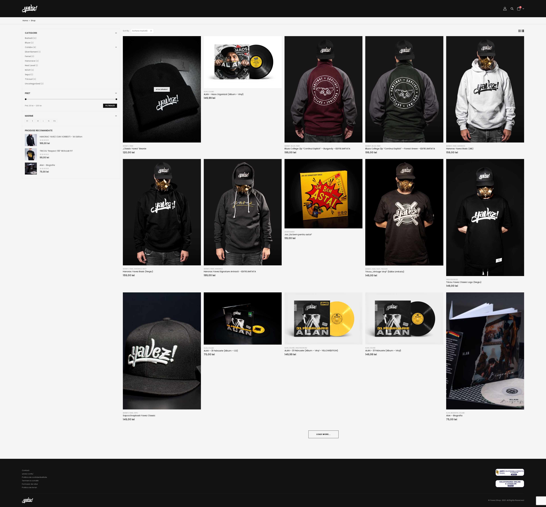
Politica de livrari (29, 487)
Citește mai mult (196, 40)
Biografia (454, 413)
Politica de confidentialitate (34, 477)
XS (27, 121)
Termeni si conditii (30, 480)
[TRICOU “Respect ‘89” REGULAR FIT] (31, 154)
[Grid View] (519, 31)
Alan (206, 92)
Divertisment (290, 232)
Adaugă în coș (277, 40)
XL (49, 121)
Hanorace (461, 146)
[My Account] (505, 8)
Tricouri (384, 269)
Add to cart (519, 297)
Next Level (30, 65)
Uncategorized (452, 279)
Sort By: (126, 30)
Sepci (136, 413)
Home (25, 20)
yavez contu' (28, 473)
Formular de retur (30, 484)
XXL (54, 121)
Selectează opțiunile (357, 40)
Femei (131, 146)
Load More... (323, 434)
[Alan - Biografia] (31, 168)
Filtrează (110, 105)
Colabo (211, 92)
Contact (25, 470)
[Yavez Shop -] (30, 8)
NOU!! (144, 269)
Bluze (293, 146)
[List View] (522, 31)
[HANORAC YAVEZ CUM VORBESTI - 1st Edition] (31, 140)
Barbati (126, 146)
